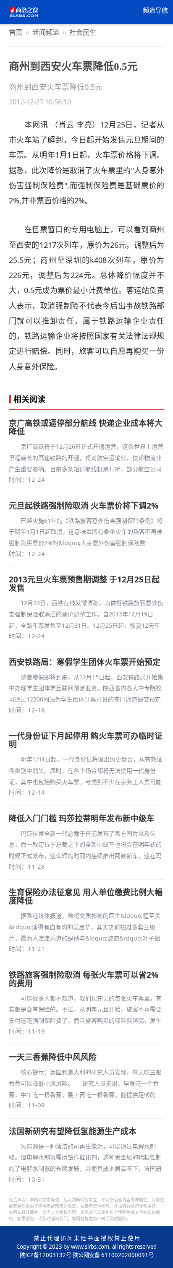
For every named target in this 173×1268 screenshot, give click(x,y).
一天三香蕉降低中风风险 (53, 1057)
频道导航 (155, 10)
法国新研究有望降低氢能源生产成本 (72, 1131)
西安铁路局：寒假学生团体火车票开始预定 (84, 662)
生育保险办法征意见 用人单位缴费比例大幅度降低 (86, 896)
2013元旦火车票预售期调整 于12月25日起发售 (84, 583)
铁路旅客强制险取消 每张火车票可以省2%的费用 (83, 979)
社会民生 (82, 32)
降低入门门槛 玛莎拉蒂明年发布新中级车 (82, 818)
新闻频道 (45, 32)
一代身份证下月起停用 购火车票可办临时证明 (86, 740)
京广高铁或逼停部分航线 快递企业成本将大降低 (86, 427)
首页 (15, 32)
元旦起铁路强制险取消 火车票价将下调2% (83, 505)
